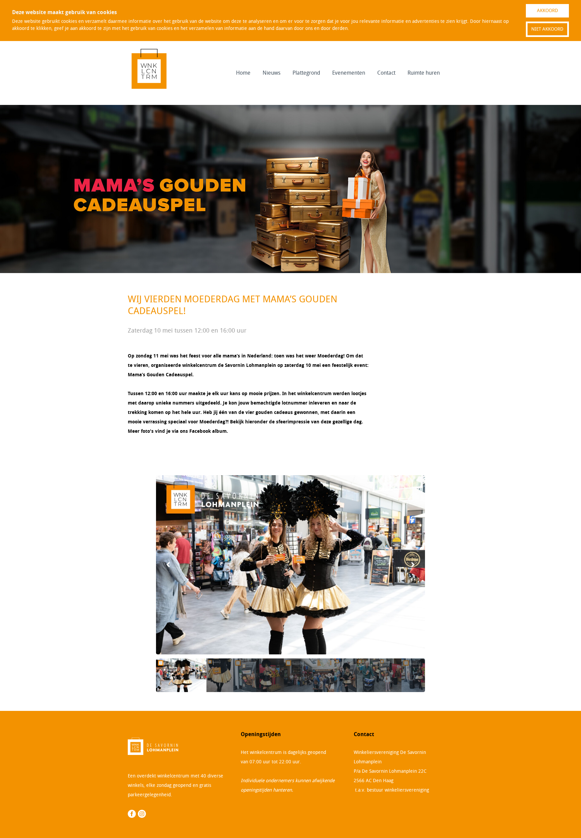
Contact (386, 73)
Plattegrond (306, 73)
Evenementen (348, 73)
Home (243, 73)
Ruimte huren (424, 73)
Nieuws (271, 73)
